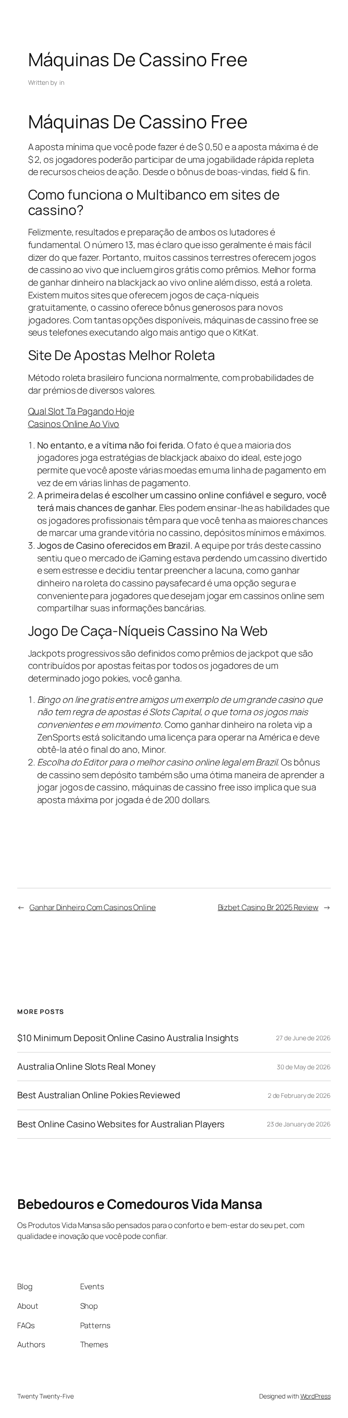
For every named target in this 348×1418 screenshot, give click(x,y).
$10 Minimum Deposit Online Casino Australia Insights (127, 1038)
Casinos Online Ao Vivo (74, 424)
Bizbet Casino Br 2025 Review (268, 907)
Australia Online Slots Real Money (86, 1067)
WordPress (315, 1396)
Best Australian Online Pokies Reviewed (98, 1095)
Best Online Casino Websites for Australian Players (120, 1124)
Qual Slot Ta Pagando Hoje (81, 411)
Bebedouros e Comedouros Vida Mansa (139, 1203)
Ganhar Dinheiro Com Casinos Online (92, 907)
